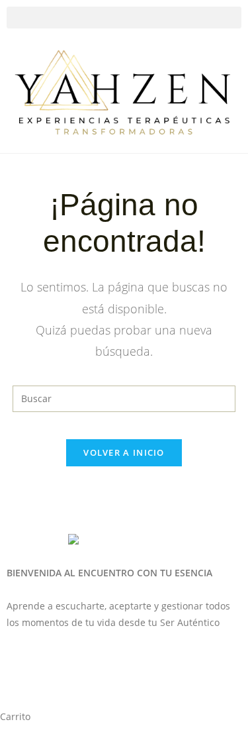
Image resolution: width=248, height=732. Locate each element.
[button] (124, 17)
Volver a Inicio (124, 452)
